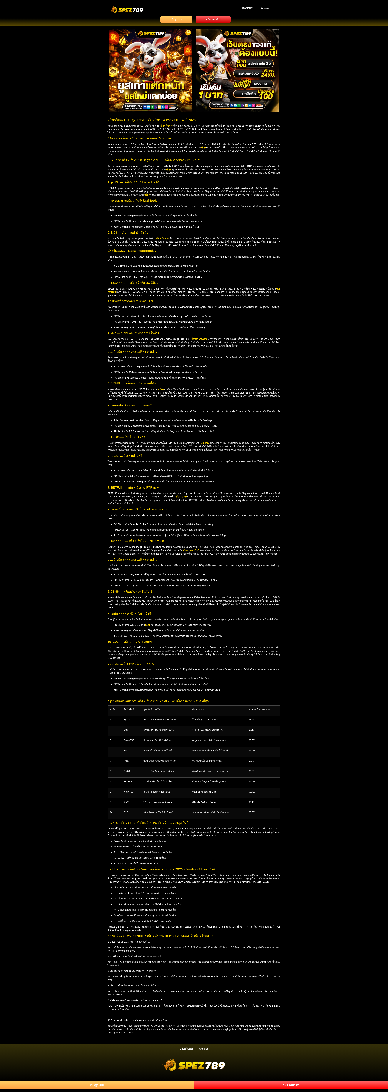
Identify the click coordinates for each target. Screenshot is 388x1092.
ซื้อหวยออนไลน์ (199, 339)
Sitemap (265, 8)
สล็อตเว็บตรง (248, 8)
